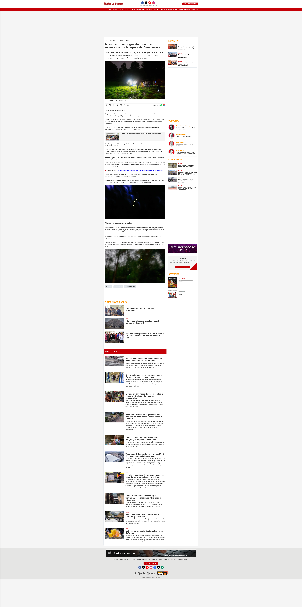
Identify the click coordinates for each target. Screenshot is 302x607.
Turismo (180, 9)
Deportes (187, 9)
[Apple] (158, 567)
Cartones (145, 9)
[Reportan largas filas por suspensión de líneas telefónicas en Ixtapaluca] (114, 380)
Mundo (126, 9)
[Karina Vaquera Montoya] (171, 127)
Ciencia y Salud (172, 9)
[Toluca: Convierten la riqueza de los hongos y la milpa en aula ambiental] (114, 442)
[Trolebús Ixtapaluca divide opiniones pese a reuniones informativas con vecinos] (114, 481)
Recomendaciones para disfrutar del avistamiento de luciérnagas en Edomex (140, 170)
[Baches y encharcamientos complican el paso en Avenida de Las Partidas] (114, 363)
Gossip (151, 9)
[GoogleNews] (154, 567)
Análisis (138, 9)
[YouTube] (149, 2)
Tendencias (163, 9)
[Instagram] (153, 2)
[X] (146, 2)
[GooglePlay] (162, 567)
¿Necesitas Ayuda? (151, 563)
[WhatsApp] (114, 105)
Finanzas (132, 9)
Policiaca (115, 9)
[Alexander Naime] (171, 135)
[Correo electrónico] (121, 105)
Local (109, 9)
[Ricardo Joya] (171, 152)
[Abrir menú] (105, 9)
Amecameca (118, 286)
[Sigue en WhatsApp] (161, 105)
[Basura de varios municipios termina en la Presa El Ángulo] (172, 165)
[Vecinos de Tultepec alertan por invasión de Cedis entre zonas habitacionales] (114, 460)
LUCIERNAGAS (130, 286)
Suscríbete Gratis (183, 267)
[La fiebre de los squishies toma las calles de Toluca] (114, 536)
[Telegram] (117, 105)
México (121, 9)
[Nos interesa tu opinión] (151, 553)
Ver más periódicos (190, 3)
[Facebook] (142, 2)
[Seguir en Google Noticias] (164, 105)
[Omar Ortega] (171, 144)
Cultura (156, 9)
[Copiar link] (124, 105)
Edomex (108, 286)
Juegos (193, 9)
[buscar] (197, 9)
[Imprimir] (128, 105)
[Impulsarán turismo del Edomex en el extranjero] (114, 310)
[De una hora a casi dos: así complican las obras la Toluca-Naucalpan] (172, 180)
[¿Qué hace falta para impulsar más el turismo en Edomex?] (114, 323)
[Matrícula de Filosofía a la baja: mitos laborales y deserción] (114, 518)
